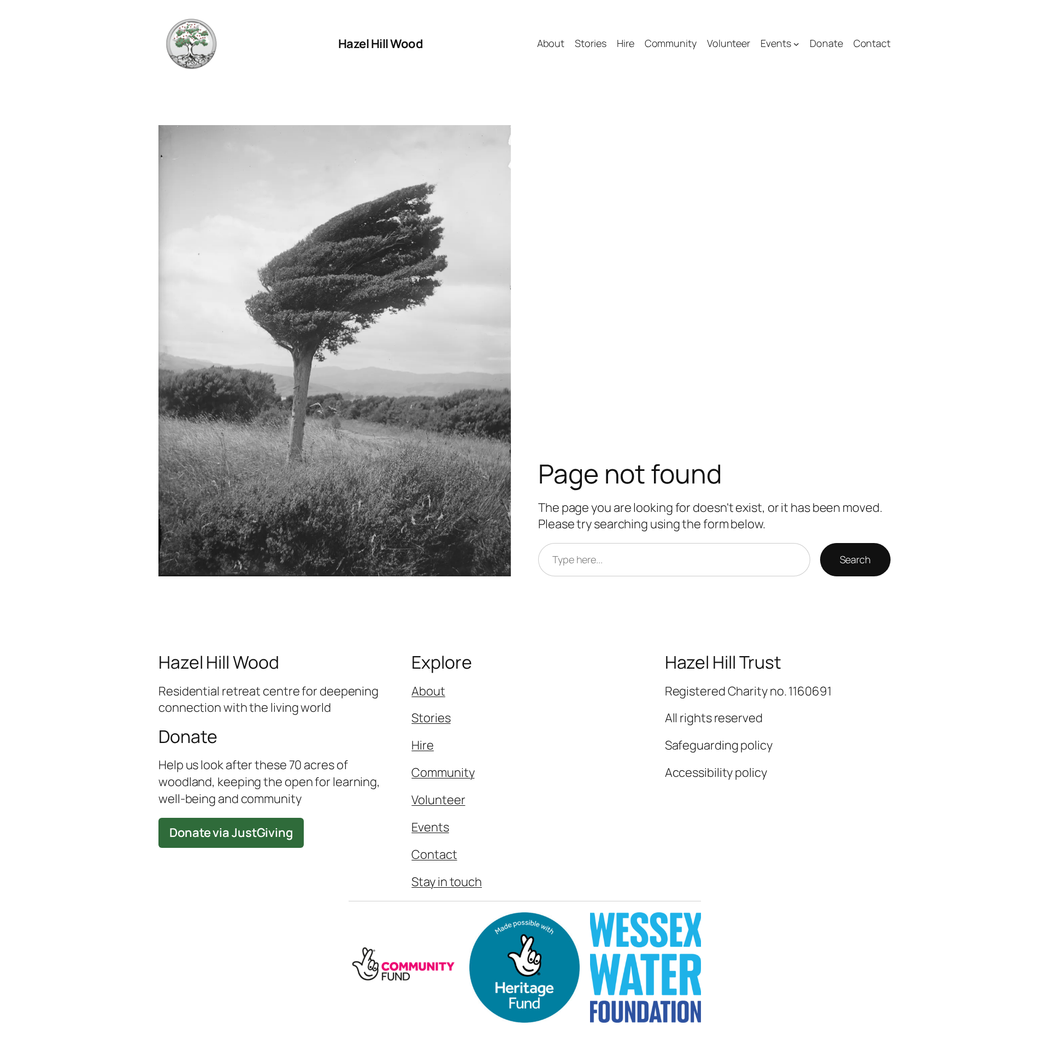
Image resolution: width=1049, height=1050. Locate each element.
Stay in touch (446, 882)
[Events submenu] (796, 44)
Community (442, 772)
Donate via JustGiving (231, 832)
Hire (422, 745)
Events (430, 827)
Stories (430, 718)
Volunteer (438, 800)
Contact (434, 854)
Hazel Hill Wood (380, 44)
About (428, 691)
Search (855, 559)
